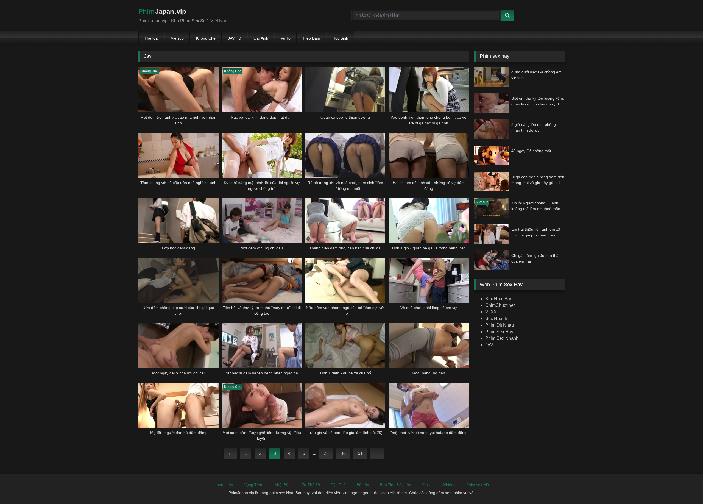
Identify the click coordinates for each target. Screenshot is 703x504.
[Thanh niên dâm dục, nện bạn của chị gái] (345, 220)
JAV (489, 345)
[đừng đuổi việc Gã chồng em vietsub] (491, 77)
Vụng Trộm (253, 485)
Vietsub (177, 38)
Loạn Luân (223, 485)
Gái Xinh (260, 38)
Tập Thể (338, 485)
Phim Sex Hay (499, 331)
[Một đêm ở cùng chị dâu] (262, 220)
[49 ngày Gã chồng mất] (491, 155)
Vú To (286, 38)
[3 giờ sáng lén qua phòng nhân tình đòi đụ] (491, 129)
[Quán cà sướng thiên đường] (345, 89)
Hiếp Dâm (311, 38)
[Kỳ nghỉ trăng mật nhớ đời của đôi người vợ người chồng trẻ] (262, 155)
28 (326, 453)
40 (343, 453)
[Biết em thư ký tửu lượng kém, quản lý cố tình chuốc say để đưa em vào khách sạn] (491, 103)
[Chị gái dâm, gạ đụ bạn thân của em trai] (491, 260)
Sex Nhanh (496, 318)
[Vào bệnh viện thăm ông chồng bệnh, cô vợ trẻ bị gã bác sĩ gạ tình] (429, 89)
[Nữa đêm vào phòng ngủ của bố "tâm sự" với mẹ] (345, 280)
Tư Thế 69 (311, 485)
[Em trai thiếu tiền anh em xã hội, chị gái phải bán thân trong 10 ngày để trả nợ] (491, 234)
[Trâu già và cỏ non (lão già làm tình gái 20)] (345, 405)
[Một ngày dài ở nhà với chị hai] (178, 345)
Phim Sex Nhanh (501, 338)
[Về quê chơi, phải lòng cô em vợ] (429, 280)
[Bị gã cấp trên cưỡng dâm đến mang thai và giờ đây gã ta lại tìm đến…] (491, 181)
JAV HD (234, 38)
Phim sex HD (477, 485)
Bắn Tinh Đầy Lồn (395, 485)
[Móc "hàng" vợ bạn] (429, 345)
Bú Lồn (363, 485)
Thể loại (151, 38)
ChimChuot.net (500, 305)
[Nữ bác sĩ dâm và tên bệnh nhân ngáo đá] (262, 345)
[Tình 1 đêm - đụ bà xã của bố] (345, 345)
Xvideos (448, 485)
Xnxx (426, 485)
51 (360, 453)
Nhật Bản (282, 485)
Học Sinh (340, 38)
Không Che (206, 38)
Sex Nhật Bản (498, 298)
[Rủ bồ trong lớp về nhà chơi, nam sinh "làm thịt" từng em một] (345, 155)
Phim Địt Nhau (499, 325)
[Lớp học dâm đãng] (178, 220)
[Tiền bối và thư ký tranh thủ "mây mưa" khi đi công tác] (262, 280)
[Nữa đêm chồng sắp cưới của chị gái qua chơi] (178, 280)
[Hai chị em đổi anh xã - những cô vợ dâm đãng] (429, 155)
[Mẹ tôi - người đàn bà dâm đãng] (178, 405)
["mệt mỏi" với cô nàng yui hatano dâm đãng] (429, 405)
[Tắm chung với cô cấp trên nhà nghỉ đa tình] (178, 155)
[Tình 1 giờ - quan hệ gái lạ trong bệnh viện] (429, 220)
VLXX (491, 312)
